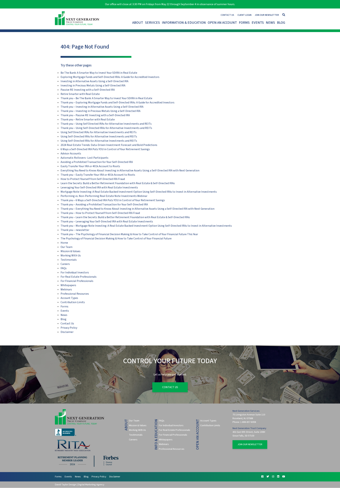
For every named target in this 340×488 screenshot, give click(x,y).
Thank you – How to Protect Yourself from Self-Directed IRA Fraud (100, 213)
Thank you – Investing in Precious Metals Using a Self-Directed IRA (100, 111)
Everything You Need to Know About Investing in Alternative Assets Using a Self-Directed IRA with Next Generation (130, 170)
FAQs (64, 268)
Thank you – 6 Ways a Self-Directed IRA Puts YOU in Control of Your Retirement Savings (113, 200)
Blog (281, 22)
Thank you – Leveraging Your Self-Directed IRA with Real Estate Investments (107, 221)
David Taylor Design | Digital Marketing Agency (79, 484)
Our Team (66, 247)
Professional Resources (75, 294)
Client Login (244, 15)
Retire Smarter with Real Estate (80, 94)
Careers (65, 264)
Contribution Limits (73, 302)
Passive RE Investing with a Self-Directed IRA (88, 90)
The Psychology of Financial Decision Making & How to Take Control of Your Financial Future (116, 238)
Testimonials (69, 260)
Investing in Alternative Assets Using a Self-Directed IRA (94, 81)
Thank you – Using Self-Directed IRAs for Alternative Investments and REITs (106, 128)
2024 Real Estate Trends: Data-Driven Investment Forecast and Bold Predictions (109, 145)
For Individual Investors (75, 272)
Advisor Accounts (71, 153)
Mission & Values (70, 251)
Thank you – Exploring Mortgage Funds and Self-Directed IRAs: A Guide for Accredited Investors (117, 102)
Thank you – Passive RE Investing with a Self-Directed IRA (95, 115)
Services (152, 22)
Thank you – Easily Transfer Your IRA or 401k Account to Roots (98, 175)
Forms (244, 22)
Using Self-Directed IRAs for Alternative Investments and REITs (99, 136)
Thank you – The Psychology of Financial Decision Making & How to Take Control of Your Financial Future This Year (129, 234)
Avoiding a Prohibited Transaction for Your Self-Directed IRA (97, 162)
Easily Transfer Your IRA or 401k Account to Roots (90, 166)
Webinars (66, 289)
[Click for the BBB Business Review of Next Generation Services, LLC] (65, 435)
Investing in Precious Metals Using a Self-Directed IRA (93, 85)
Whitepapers (68, 285)
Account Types (69, 298)
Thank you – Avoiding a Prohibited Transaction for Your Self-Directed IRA (104, 204)
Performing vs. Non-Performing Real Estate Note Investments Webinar (104, 196)
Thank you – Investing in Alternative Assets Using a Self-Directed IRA (102, 107)
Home (64, 243)
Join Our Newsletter (267, 15)
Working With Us (71, 255)
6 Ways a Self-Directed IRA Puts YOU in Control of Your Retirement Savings (105, 149)
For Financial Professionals (77, 281)
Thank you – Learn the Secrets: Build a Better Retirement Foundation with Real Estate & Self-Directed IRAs (125, 217)
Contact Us (227, 15)
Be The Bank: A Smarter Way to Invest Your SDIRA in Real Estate (99, 73)
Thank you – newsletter (75, 230)
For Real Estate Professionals (79, 277)
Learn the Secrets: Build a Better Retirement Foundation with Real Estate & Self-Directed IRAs (118, 183)
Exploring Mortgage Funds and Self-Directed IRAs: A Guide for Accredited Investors (110, 77)
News (270, 22)
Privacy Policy (69, 328)
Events (258, 22)
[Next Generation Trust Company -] (78, 19)
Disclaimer (67, 332)
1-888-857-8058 (248, 422)
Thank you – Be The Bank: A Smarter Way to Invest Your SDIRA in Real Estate (106, 98)
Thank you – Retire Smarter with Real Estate (88, 119)
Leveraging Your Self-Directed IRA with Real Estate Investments (99, 187)
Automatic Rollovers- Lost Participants (84, 158)
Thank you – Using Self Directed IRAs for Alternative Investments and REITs (106, 124)
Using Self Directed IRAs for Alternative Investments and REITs (99, 132)
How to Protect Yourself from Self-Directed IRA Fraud (93, 179)
